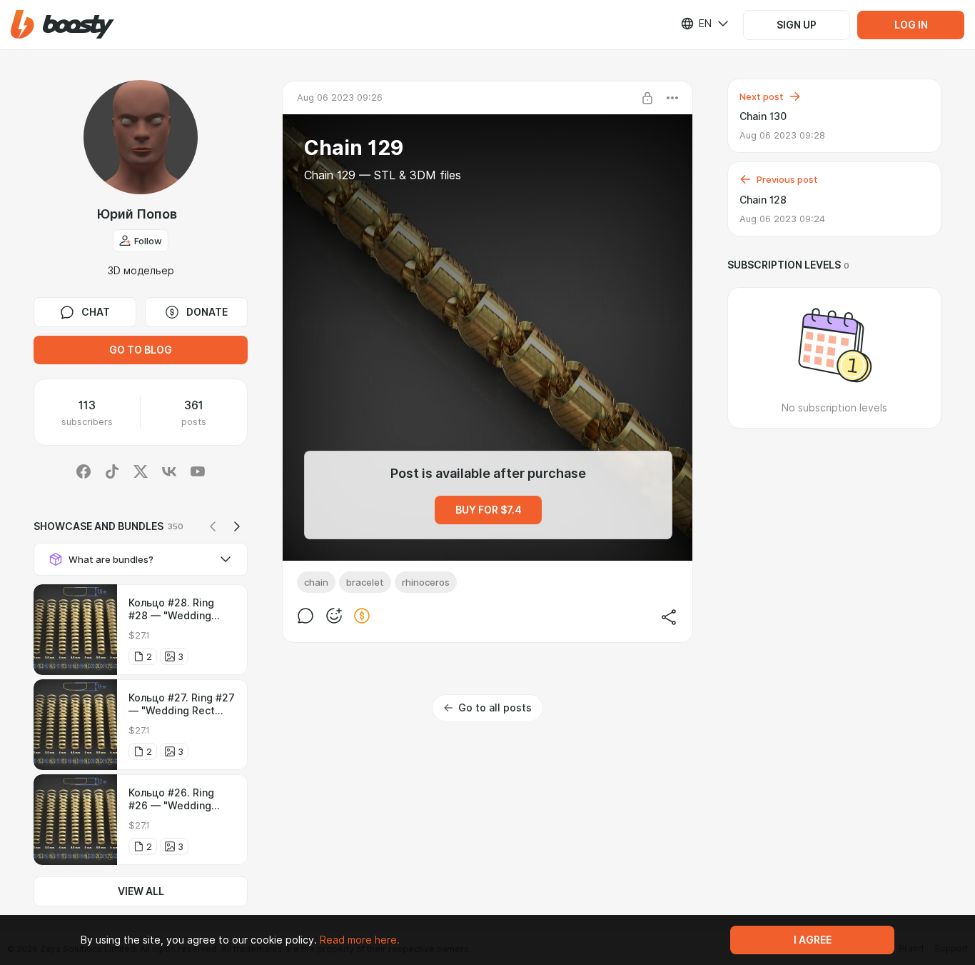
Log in (911, 25)
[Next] (237, 526)
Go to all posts (495, 708)
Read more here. (360, 940)
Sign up (797, 25)
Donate (207, 312)
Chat (95, 312)
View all (141, 891)
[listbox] (696, 23)
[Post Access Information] (647, 98)
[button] (62, 24)
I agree (813, 940)
